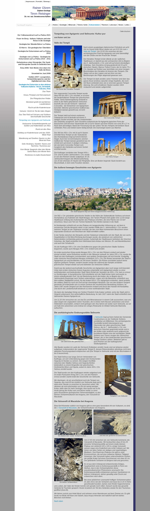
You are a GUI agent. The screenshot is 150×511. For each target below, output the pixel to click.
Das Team (46, 91)
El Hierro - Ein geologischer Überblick (35, 48)
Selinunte (99, 317)
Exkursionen (94, 25)
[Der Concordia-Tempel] (112, 116)
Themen (104, 25)
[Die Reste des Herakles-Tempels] (68, 87)
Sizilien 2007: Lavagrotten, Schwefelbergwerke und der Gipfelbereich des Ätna (39, 79)
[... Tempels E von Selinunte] (118, 394)
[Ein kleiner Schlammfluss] (68, 480)
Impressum (30, 1)
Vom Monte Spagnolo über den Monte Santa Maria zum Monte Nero (35, 150)
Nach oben (58, 501)
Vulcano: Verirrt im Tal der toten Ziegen (35, 111)
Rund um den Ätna (43, 129)
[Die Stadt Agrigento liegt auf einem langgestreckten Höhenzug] (92, 209)
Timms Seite (82, 25)
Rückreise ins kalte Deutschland (38, 155)
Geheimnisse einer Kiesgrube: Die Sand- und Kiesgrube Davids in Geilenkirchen (34, 63)
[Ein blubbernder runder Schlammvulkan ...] (73, 434)
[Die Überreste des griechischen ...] (73, 339)
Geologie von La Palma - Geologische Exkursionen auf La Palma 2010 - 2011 (35, 58)
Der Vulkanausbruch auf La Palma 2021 (34, 35)
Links (127, 25)
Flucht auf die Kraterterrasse (39, 108)
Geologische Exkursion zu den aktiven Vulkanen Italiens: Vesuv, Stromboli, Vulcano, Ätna (35, 87)
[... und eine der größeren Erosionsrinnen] (112, 433)
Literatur (113, 25)
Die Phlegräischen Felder (40, 98)
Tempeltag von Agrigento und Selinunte (35, 120)
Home (55, 25)
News (121, 25)
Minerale (72, 25)
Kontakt (39, 1)
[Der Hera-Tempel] (112, 155)
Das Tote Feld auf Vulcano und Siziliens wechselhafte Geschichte (35, 116)
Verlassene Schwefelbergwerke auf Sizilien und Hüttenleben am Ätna (36, 125)
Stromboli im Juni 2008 (41, 73)
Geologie (63, 25)
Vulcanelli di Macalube (68, 408)
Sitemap (46, 1)
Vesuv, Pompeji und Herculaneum (37, 95)
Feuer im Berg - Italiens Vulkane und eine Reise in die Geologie (34, 40)
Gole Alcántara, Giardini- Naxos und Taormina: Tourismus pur (36, 145)
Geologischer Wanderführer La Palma (35, 44)
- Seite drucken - (125, 31)
